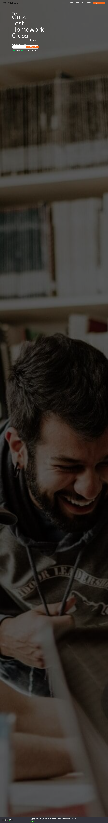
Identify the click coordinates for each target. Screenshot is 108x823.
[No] (106, 820)
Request (32, 47)
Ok (32, 821)
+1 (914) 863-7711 (99, 3)
